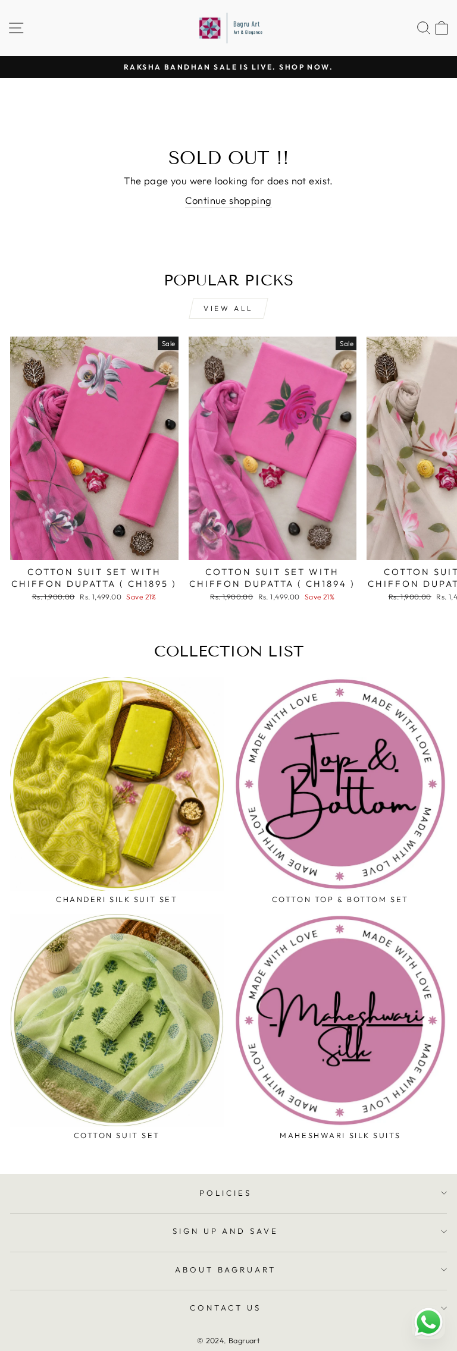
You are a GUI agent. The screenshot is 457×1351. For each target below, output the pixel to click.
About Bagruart (226, 1269)
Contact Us (225, 1307)
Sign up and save (226, 1231)
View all (228, 308)
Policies (225, 1193)
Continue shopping (228, 200)
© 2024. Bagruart (229, 1340)
